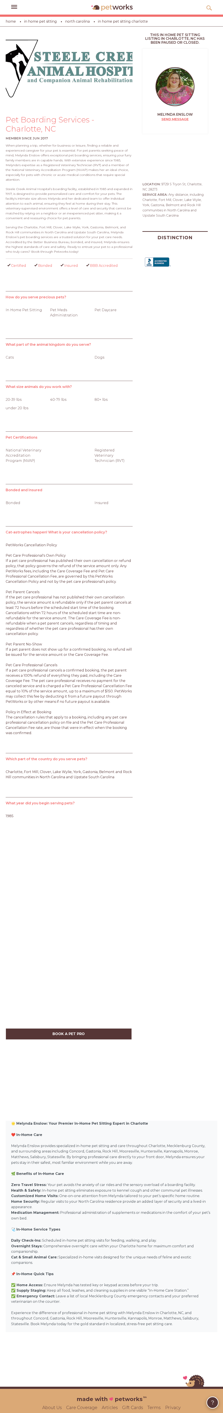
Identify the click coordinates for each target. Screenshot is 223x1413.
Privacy (173, 1407)
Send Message (175, 119)
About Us (52, 1407)
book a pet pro (68, 1034)
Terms (154, 1407)
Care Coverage (81, 1407)
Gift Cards (132, 1407)
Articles (110, 1407)
